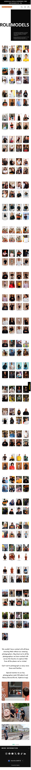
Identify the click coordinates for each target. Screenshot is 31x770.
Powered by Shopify (15, 765)
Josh (15, 675)
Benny (4, 677)
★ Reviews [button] (29, 387)
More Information (10, 748)
